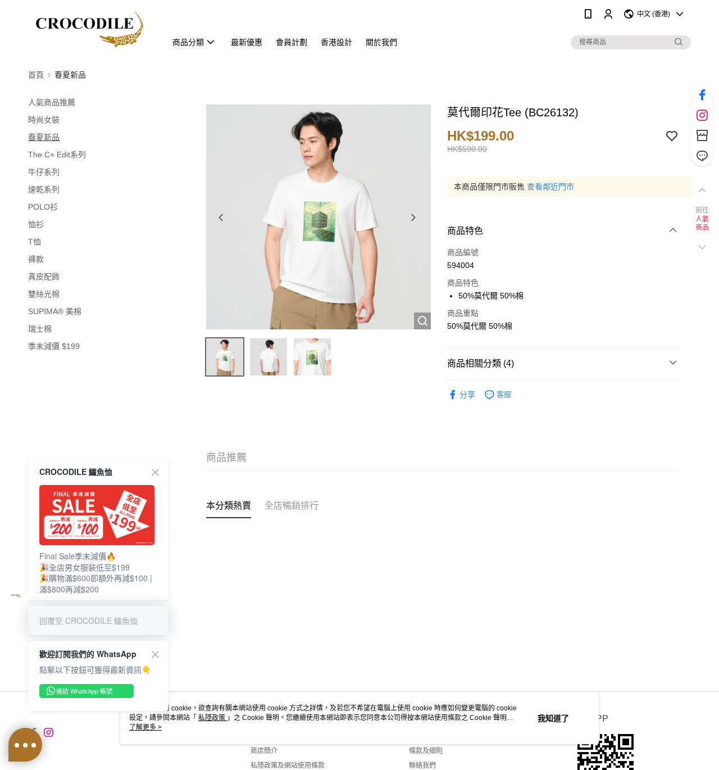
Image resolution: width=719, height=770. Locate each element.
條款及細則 (426, 751)
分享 (467, 394)
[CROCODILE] (90, 29)
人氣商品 (702, 223)
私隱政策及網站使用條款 (288, 765)
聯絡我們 (422, 765)
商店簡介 (264, 751)
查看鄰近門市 (550, 186)
